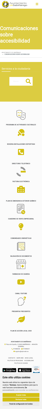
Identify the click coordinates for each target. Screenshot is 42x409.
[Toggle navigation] (37, 4)
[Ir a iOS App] (25, 370)
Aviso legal (29, 358)
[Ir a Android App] (9, 370)
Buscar (28, 81)
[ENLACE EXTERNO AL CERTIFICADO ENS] (36, 370)
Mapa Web (20, 358)
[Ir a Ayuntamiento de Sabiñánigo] (15, 4)
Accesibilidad (29, 360)
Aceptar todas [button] (21, 395)
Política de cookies (21, 363)
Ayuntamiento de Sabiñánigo (11, 52)
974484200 (16, 349)
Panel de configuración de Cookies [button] (21, 404)
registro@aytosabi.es (22, 351)
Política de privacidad (15, 360)
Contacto (11, 358)
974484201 (26, 349)
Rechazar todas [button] (21, 399)
